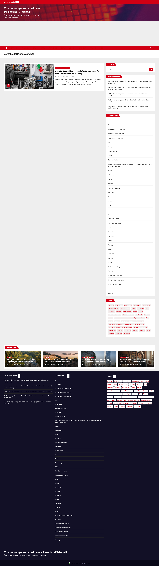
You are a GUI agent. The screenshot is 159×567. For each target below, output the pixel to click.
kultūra (110, 318)
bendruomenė (128, 305)
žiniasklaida (119, 333)
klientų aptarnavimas (128, 314)
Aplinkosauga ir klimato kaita (116, 129)
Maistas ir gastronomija (115, 210)
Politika (110, 240)
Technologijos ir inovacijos (116, 280)
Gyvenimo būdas (113, 160)
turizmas (135, 330)
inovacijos (118, 311)
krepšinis (146, 314)
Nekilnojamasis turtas (114, 223)
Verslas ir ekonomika (114, 289)
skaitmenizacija (129, 324)
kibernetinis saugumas (115, 314)
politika (110, 321)
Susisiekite (83, 48)
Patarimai (111, 236)
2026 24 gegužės (14, 364)
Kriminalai (111, 192)
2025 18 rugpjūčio (62, 77)
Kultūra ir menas (113, 197)
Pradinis (14, 48)
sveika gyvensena (127, 327)
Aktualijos (53, 48)
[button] (150, 48)
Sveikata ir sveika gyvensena (117, 267)
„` (108, 120)
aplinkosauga (118, 305)
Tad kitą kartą (143, 327)
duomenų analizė (124, 308)
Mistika (110, 214)
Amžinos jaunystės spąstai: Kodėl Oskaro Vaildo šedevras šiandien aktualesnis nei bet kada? (134, 361)
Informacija (25, 48)
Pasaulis (110, 232)
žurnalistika (127, 333)
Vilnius (148, 330)
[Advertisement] (79, 33)
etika (147, 308)
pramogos (117, 321)
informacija (111, 311)
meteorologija (133, 318)
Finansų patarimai (113, 151)
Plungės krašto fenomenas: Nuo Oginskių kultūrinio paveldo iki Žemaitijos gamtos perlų (21, 361)
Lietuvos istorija (124, 318)
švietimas (111, 333)
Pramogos (111, 245)
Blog (109, 142)
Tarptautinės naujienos (115, 275)
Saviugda (111, 253)
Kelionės (110, 183)
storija (110, 262)
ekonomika (141, 308)
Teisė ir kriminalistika (114, 284)
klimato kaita (138, 314)
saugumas (124, 321)
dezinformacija (146, 305)
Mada (109, 205)
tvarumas (142, 330)
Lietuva (63, 48)
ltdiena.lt (74, 77)
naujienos (141, 318)
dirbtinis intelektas (113, 308)
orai (147, 318)
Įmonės (110, 170)
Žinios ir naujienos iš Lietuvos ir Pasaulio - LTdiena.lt (35, 552)
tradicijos (120, 330)
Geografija (111, 155)
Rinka (110, 249)
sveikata (136, 327)
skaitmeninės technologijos (136, 321)
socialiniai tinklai (139, 324)
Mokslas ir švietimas (114, 218)
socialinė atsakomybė (114, 327)
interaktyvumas (127, 311)
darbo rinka (137, 305)
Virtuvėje (110, 293)
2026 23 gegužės (127, 364)
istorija (135, 311)
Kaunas (141, 311)
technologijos (112, 330)
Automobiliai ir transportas (62, 67)
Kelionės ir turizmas (114, 188)
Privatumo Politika (97, 48)
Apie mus (72, 48)
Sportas (42, 48)
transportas (127, 330)
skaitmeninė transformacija (116, 324)
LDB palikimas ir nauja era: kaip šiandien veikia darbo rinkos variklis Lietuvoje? (97, 361)
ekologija (133, 308)
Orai (34, 48)
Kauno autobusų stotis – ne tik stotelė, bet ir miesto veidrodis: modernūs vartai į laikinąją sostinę (59, 361)
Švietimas (111, 271)
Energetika (111, 147)
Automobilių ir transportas (115, 138)
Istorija (110, 179)
